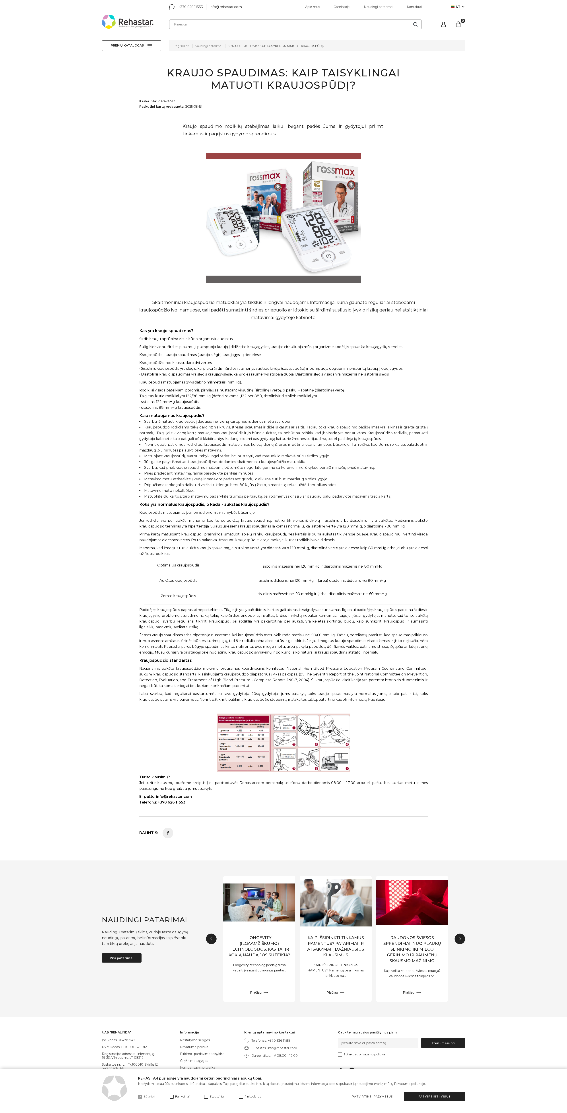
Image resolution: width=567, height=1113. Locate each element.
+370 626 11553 (190, 7)
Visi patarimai (122, 958)
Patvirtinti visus (434, 1096)
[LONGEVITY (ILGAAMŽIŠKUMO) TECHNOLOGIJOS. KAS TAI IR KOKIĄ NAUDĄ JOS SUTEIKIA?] (259, 902)
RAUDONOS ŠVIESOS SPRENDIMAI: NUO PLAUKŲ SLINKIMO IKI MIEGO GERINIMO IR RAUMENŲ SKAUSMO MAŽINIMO (412, 949)
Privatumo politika (194, 1047)
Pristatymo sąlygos (195, 1040)
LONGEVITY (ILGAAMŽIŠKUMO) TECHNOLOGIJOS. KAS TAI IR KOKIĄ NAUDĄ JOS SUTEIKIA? (259, 946)
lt (458, 7)
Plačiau (256, 992)
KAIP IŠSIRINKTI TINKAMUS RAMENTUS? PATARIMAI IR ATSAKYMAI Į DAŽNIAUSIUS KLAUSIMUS (335, 946)
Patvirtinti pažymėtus (372, 1096)
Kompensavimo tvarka (197, 1068)
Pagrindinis (181, 46)
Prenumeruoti (443, 1043)
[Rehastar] (128, 21)
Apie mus (312, 7)
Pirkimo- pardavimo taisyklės (202, 1054)
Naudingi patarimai (378, 7)
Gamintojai (342, 7)
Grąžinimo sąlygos (194, 1061)
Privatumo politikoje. (410, 1084)
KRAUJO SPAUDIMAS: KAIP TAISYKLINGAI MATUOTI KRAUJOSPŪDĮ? (276, 46)
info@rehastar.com (226, 7)
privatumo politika (372, 1054)
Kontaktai (414, 7)
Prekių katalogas (127, 45)
